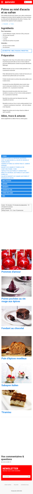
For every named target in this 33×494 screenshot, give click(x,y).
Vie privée (16, 484)
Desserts (5, 24)
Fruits (12, 24)
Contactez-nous (25, 484)
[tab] (16, 156)
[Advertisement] (16, 137)
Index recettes (8, 484)
